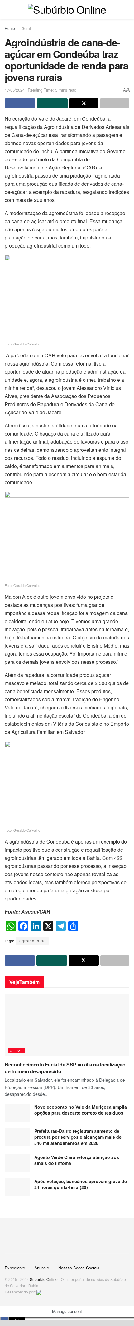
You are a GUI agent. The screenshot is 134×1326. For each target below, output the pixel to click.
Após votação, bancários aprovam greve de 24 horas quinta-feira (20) (80, 1184)
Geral (26, 28)
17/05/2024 (15, 90)
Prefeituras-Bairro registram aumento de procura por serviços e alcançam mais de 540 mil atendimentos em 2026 (78, 1137)
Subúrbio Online (44, 1279)
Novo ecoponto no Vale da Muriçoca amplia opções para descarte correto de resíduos (80, 1110)
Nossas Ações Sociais (78, 1268)
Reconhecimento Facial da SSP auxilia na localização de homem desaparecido (65, 1068)
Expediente (15, 1268)
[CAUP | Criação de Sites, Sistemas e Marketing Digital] (38, 1291)
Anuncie (41, 1268)
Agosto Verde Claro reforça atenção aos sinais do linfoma (76, 1160)
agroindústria (32, 940)
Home (10, 28)
